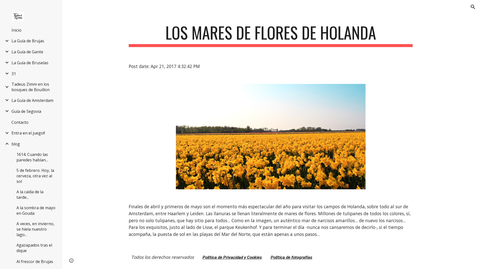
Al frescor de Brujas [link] (34, 261)
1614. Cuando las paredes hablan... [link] (32, 157)
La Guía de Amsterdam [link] (32, 100)
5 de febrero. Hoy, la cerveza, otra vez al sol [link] (35, 176)
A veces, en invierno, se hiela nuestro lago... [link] (35, 229)
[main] (271, 35)
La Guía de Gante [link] (27, 52)
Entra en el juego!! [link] (28, 133)
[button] (473, 7)
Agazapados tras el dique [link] (34, 247)
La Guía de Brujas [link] (27, 41)
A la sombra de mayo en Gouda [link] (35, 210)
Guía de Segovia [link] (26, 111)
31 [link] (13, 73)
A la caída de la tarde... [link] (29, 194)
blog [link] (15, 144)
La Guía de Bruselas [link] (29, 63)
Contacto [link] (19, 122)
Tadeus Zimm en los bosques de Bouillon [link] (30, 86)
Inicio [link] (16, 30)
